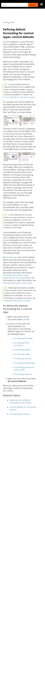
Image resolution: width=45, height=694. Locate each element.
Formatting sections (23, 358)
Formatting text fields (23, 338)
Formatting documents (19, 414)
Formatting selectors (23, 374)
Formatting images (22, 354)
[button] (33, 5)
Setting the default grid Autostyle (17, 300)
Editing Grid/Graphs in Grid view (17, 283)
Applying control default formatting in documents (20, 401)
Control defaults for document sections (19, 97)
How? (26, 319)
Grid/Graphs (11, 257)
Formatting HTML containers (21, 344)
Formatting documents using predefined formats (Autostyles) (17, 276)
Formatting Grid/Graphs (24, 363)
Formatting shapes (22, 349)
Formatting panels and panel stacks (24, 368)
